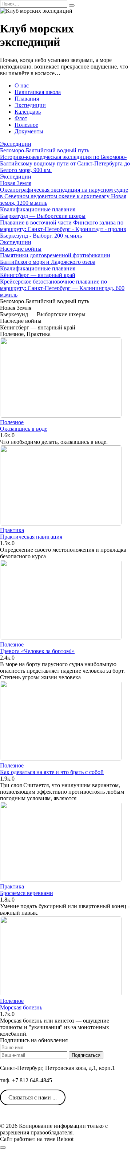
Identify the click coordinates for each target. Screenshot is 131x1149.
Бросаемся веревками (26, 893)
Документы (29, 131)
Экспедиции (30, 105)
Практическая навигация (31, 537)
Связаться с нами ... (32, 1097)
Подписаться (86, 1055)
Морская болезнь (21, 1007)
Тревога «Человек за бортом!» (37, 651)
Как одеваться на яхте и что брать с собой (52, 772)
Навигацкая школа (38, 92)
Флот (21, 118)
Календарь (28, 112)
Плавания (27, 98)
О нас (22, 85)
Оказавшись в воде (23, 429)
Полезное (26, 125)
